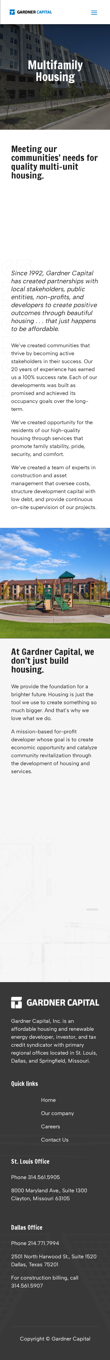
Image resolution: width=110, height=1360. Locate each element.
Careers (50, 1127)
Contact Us (55, 1140)
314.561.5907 (27, 1285)
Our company (57, 1114)
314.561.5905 (44, 1177)
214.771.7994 (43, 1243)
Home (48, 1100)
